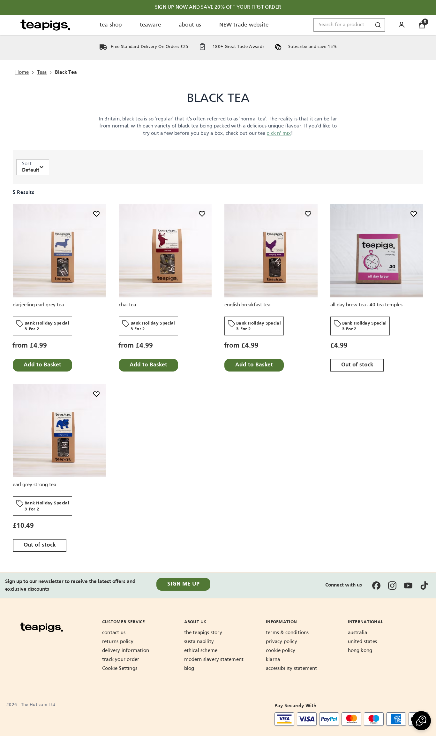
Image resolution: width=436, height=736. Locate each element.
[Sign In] (401, 25)
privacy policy (281, 641)
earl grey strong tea (34, 484)
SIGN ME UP (183, 584)
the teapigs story (203, 632)
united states (362, 641)
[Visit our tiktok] (424, 585)
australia (357, 632)
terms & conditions (287, 632)
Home (22, 72)
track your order (120, 659)
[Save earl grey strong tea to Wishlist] (96, 394)
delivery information (125, 650)
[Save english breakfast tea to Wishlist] (308, 214)
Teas (42, 72)
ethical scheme (201, 650)
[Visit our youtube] (408, 585)
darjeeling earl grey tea (38, 304)
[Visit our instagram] (392, 585)
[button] (421, 720)
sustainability (199, 641)
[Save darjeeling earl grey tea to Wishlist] (96, 214)
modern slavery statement (214, 659)
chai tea (127, 304)
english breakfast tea (247, 304)
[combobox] (349, 25)
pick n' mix (279, 133)
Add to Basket (42, 365)
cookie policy (281, 650)
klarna (273, 659)
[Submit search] (378, 25)
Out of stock (357, 365)
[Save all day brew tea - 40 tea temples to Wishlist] (414, 214)
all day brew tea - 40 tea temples (366, 304)
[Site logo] (45, 25)
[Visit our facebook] (376, 585)
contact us (113, 632)
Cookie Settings (119, 668)
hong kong (360, 650)
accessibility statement (291, 668)
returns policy (117, 641)
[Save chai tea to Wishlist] (202, 214)
